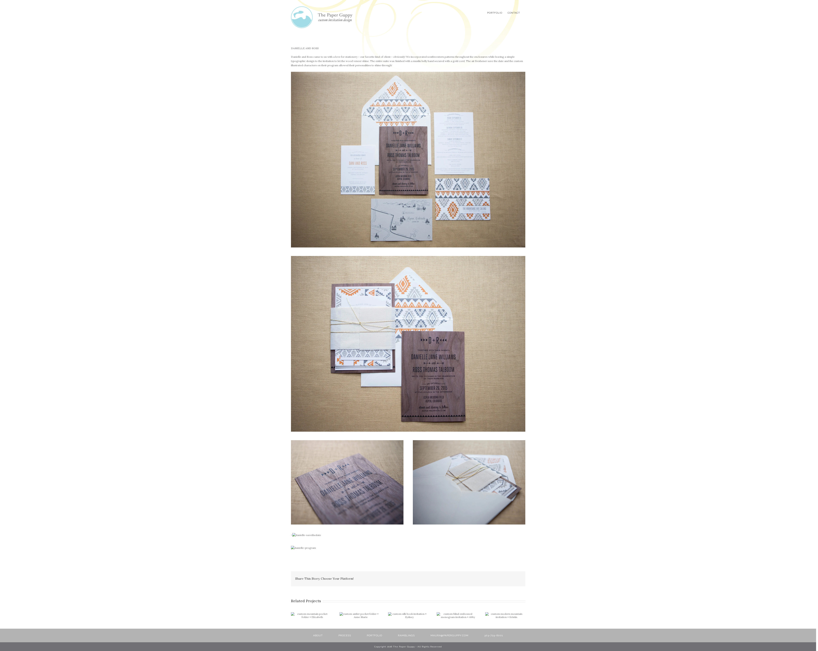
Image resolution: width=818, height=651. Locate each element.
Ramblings (406, 635)
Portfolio (374, 635)
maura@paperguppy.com (449, 635)
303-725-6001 (493, 635)
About (318, 635)
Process (344, 635)
